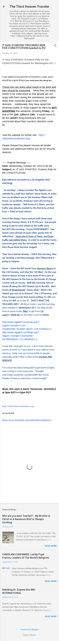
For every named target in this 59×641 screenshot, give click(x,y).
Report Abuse (29, 635)
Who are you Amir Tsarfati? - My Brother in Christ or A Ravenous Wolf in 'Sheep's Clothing (26, 519)
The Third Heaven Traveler (29, 7)
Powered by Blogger (30, 629)
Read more (51, 546)
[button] (55, 46)
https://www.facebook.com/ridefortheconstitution (26, 420)
